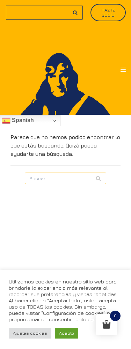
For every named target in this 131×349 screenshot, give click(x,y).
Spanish (22, 120)
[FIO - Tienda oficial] (65, 70)
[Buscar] (75, 13)
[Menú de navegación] (123, 70)
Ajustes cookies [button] (30, 333)
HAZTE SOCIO (108, 12)
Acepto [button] (66, 333)
